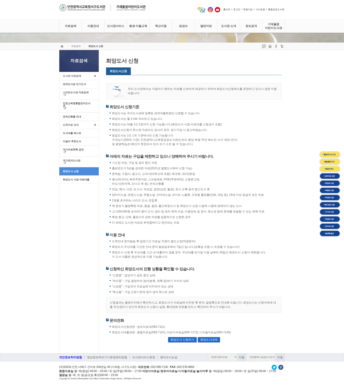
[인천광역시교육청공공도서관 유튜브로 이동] (217, 9)
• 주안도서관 (329, 197)
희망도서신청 (118, 71)
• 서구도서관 (329, 212)
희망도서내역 (209, 339)
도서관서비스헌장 (143, 357)
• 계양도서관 (329, 219)
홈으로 (226, 9)
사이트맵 (260, 9)
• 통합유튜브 (329, 169)
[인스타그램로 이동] (210, 9)
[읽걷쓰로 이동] (201, 9)
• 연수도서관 (329, 226)
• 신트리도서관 (329, 176)
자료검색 (76, 46)
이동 (242, 357)
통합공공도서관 (276, 9)
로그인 (236, 9)
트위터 (274, 367)
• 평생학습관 (329, 233)
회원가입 (248, 9)
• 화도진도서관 (329, 205)
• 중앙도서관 (329, 183)
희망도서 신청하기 (182, 339)
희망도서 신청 (96, 46)
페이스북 (280, 367)
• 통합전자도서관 (329, 154)
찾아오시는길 (168, 357)
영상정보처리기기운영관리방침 (107, 357)
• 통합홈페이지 (329, 162)
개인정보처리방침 (70, 357)
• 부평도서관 (329, 190)
